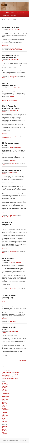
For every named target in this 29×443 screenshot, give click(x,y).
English (12, 12)
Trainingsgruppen (6, 15)
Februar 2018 (5, 384)
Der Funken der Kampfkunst (7, 223)
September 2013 (5, 414)
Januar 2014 (4, 408)
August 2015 (5, 399)
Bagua (7, 12)
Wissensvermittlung (13, 100)
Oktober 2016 (5, 395)
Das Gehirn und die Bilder (11, 27)
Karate (3, 137)
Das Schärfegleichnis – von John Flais (10, 372)
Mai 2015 (4, 402)
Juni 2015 (4, 400)
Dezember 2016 (5, 393)
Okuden (13, 77)
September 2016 (5, 396)
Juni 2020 (4, 383)
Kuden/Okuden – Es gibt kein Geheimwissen (10, 56)
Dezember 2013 (5, 409)
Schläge (11, 216)
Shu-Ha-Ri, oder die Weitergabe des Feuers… (11, 107)
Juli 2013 (4, 416)
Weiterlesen (5, 45)
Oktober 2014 (5, 403)
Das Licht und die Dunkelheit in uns (10, 378)
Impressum (13, 15)
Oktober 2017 (5, 386)
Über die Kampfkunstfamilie (9, 84)
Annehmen (4, 216)
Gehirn (14, 49)
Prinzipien (7, 290)
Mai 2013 (4, 419)
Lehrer (3, 100)
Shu (7, 100)
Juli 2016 (4, 398)
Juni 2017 (4, 387)
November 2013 (5, 411)
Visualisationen (19, 49)
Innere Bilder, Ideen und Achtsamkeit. (10, 376)
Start (3, 12)
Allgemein (12, 48)
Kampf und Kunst (6, 375)
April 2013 (4, 421)
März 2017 (4, 390)
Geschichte (4, 430)
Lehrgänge (22, 12)
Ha (25, 99)
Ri (5, 100)
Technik (18, 48)
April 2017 (4, 389)
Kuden (10, 77)
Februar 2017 (5, 392)
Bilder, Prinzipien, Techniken (8, 259)
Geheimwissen (5, 77)
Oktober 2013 (5, 412)
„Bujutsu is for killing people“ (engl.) (9, 297)
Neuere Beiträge (23, 23)
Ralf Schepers (18, 147)
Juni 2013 (4, 418)
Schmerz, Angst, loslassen (11, 170)
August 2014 (5, 405)
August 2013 (5, 415)
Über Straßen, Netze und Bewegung (10, 374)
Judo (17, 12)
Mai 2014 (4, 406)
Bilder (11, 49)
